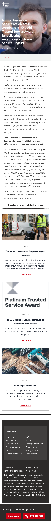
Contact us (31, 470)
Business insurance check (14, 449)
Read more (25, 274)
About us (30, 440)
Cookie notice (10, 467)
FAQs (28, 437)
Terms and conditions (13, 470)
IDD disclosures (32, 447)
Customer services (14, 453)
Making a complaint (34, 443)
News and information (11, 439)
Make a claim (31, 453)
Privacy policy (32, 467)
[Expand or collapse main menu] (47, 3)
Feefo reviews (12, 443)
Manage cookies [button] (33, 450)
